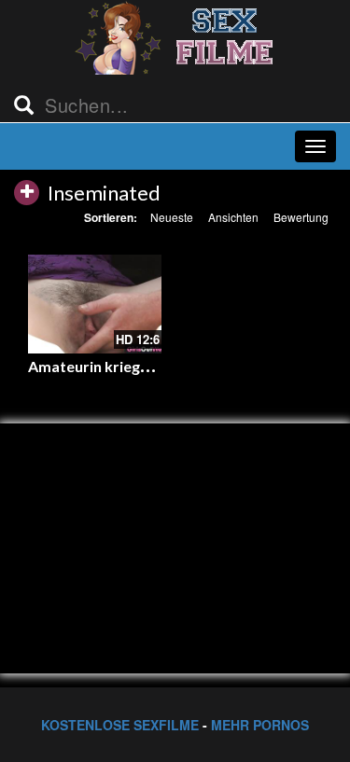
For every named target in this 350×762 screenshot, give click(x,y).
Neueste (171, 217)
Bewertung (301, 217)
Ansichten (233, 217)
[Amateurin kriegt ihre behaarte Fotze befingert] (94, 304)
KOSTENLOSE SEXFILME (120, 724)
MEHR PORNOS (260, 724)
